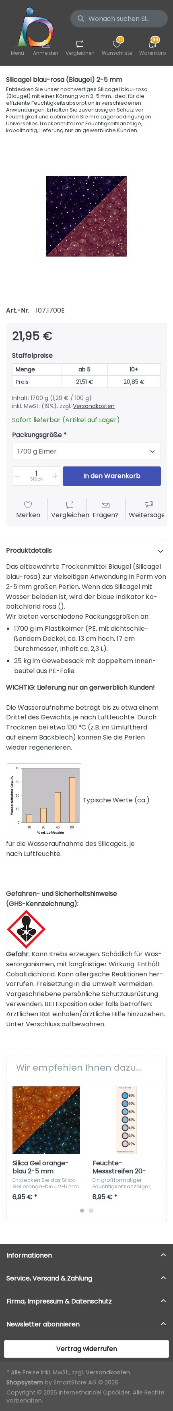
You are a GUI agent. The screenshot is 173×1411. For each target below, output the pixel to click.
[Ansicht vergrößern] (86, 216)
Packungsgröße (37, 435)
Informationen (29, 1255)
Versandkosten (94, 406)
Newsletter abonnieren (43, 1324)
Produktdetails (29, 550)
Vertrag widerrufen (86, 1348)
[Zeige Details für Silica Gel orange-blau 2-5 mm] (46, 1120)
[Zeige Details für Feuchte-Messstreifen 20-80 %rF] (126, 1120)
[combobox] (119, 18)
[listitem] (86, 216)
